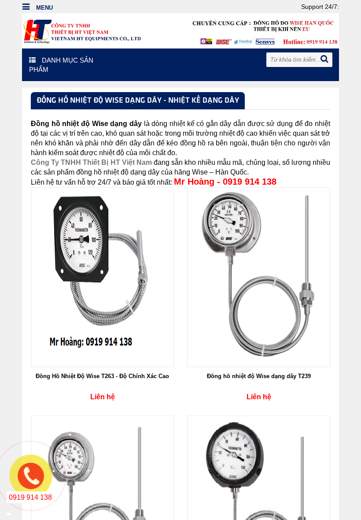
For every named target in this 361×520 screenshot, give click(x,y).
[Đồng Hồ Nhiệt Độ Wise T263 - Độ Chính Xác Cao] (103, 276)
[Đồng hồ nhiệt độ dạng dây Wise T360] (259, 505)
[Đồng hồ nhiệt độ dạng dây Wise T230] (103, 505)
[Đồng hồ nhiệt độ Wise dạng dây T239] (259, 276)
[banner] (180, 30)
